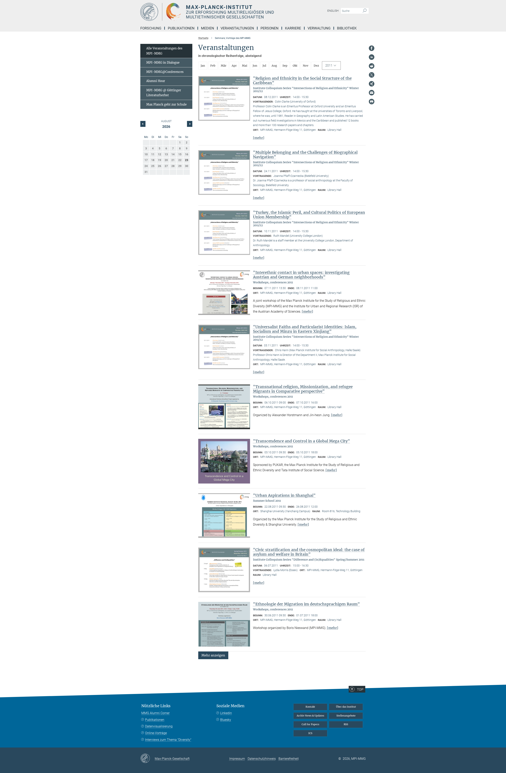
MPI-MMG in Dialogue (162, 62)
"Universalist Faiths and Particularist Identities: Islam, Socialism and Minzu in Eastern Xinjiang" (304, 329)
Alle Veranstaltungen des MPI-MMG (164, 50)
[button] (213, 655)
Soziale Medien (230, 706)
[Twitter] (372, 75)
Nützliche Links (156, 706)
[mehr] (258, 138)
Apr (234, 65)
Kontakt (310, 706)
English (333, 10)
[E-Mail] (372, 93)
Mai (244, 65)
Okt (295, 65)
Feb (212, 65)
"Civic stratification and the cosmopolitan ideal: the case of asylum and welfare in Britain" (309, 552)
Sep (284, 65)
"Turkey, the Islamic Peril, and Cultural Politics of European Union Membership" (309, 214)
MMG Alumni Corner (155, 713)
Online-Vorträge (156, 733)
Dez (316, 65)
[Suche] (365, 11)
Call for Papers (310, 724)
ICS (310, 733)
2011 (328, 65)
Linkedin (226, 713)
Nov (305, 65)
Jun (255, 65)
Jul (264, 65)
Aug (274, 65)
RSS (346, 724)
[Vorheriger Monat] (189, 124)
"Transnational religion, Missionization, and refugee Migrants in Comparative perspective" (303, 389)
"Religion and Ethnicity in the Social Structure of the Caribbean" (302, 80)
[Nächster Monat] (142, 124)
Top (360, 689)
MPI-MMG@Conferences (165, 72)
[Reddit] (372, 66)
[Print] (372, 102)
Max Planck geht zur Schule (166, 104)
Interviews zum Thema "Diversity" (168, 740)
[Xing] (372, 84)
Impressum (237, 759)
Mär (223, 65)
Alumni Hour (155, 81)
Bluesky (225, 720)
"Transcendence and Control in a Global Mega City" (301, 441)
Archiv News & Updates (310, 715)
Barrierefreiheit (288, 759)
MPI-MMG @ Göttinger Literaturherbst (163, 92)
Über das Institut (346, 706)
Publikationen (154, 720)
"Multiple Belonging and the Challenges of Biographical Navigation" (305, 154)
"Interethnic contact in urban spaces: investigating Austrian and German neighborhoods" (301, 274)
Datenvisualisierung (159, 726)
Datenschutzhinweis (262, 759)
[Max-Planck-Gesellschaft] (147, 758)
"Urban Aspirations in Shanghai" (284, 495)
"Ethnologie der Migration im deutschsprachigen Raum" (306, 604)
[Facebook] (372, 48)
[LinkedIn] (372, 57)
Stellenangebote (346, 715)
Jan (203, 65)
